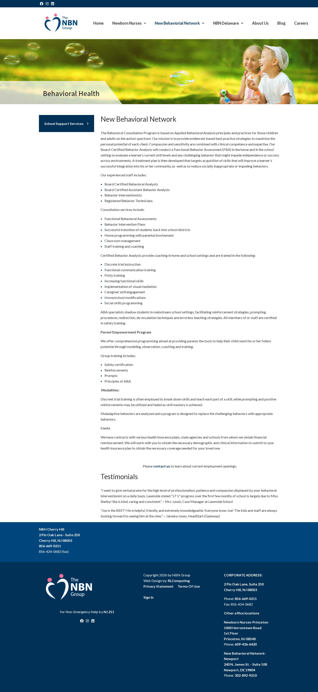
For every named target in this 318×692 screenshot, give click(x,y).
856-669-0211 (50, 546)
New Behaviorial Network (177, 23)
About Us (260, 23)
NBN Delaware (226, 23)
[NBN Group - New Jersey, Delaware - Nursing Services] (60, 23)
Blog (281, 23)
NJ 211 (109, 612)
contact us (161, 466)
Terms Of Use (189, 586)
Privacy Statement (158, 586)
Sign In (148, 597)
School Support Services (64, 123)
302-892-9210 (246, 675)
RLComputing (179, 581)
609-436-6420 (246, 644)
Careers (301, 23)
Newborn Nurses (127, 23)
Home (98, 23)
